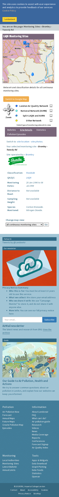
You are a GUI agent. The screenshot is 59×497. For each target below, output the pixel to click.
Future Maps (8, 421)
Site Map (37, 493)
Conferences (38, 441)
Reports (36, 437)
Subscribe (49, 319)
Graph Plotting (39, 466)
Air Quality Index (40, 447)
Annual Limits (8, 470)
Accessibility (33, 490)
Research (36, 424)
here (11, 313)
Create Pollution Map (12, 424)
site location (23, 141)
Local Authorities (10, 460)
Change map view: (15, 219)
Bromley (30, 154)
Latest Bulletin (9, 466)
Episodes (7, 428)
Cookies (44, 490)
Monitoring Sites (10, 463)
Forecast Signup (40, 444)
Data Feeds (37, 470)
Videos (35, 428)
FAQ (34, 415)
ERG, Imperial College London (32, 486)
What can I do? (39, 418)
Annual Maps (8, 418)
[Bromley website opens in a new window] (17, 160)
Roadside (30, 172)
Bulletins (11, 129)
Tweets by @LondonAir (14, 242)
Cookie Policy (9, 10)
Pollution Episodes (16, 134)
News (35, 431)
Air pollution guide (41, 421)
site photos (37, 141)
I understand (9, 19)
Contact (13, 490)
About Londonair (40, 411)
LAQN (28, 177)
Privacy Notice (24, 493)
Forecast (6, 415)
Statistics (41, 129)
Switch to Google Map (16, 99)
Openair (36, 476)
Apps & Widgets (40, 460)
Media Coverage (40, 434)
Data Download (39, 463)
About (22, 490)
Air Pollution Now (10, 411)
